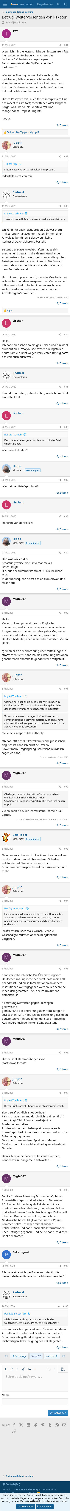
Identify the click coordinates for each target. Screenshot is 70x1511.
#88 (66, 516)
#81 (66, 45)
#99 (66, 1266)
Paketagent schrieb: (15, 1313)
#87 (66, 480)
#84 (66, 334)
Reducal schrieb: (13, 434)
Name (6, 1395)
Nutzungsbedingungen (27, 1489)
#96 (66, 1052)
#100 (65, 1306)
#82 (66, 156)
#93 (66, 848)
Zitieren (64, 125)
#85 (66, 386)
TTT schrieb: (10, 164)
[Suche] (65, 4)
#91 (66, 688)
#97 (66, 1092)
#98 (66, 1190)
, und (23, 132)
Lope (7, 22)
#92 (66, 786)
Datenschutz (50, 1489)
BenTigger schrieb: (14, 908)
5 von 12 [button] (36, 1356)
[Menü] (5, 4)
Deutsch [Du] (12, 1484)
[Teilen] (60, 45)
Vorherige (21, 1356)
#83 (66, 206)
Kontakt (7, 1489)
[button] (6, 1369)
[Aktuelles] (58, 4)
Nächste (50, 1356)
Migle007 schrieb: (14, 213)
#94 (66, 900)
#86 (66, 427)
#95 (66, 968)
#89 (66, 552)
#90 (66, 612)
